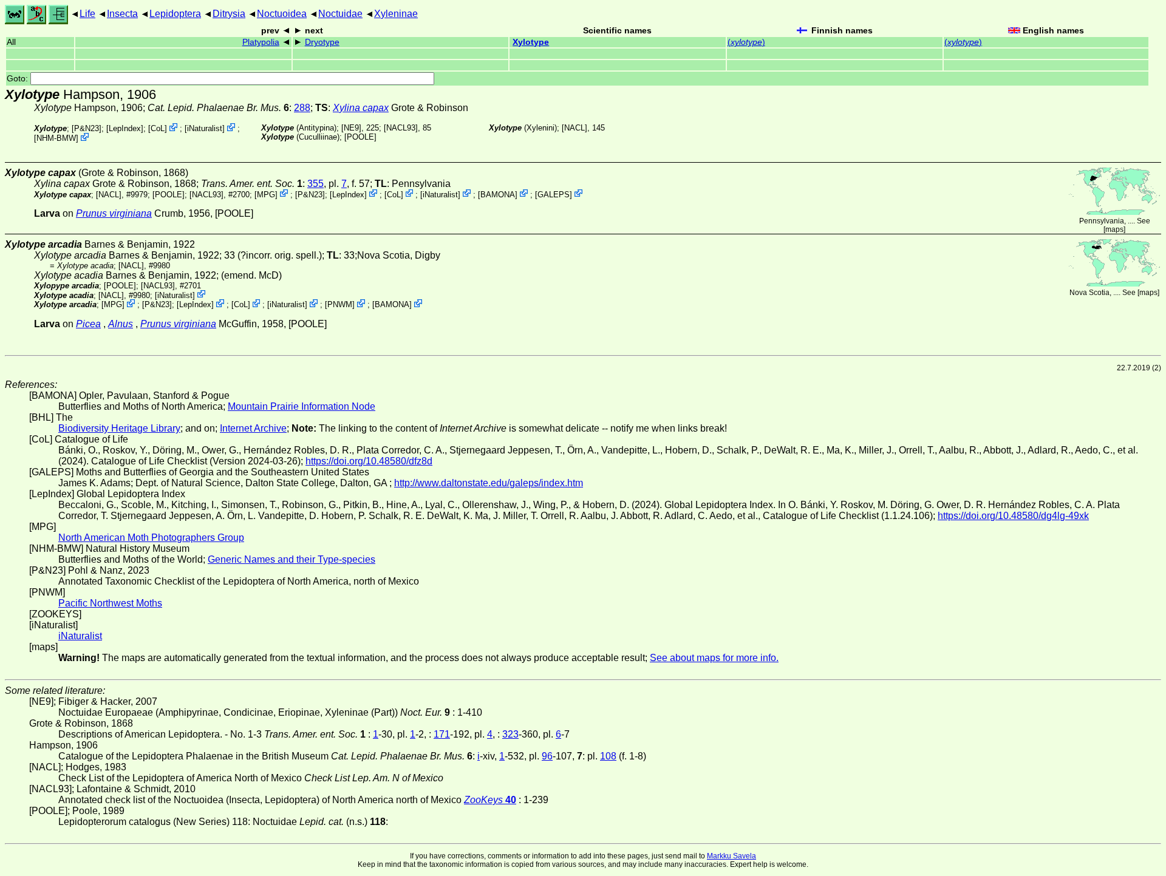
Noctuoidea (282, 13)
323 (510, 734)
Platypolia (260, 42)
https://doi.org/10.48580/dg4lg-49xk (1013, 516)
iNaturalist (204, 128)
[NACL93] (401, 127)
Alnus (120, 324)
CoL (158, 128)
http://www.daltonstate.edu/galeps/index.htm (488, 483)
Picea (88, 324)
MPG (266, 194)
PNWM (339, 304)
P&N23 (86, 128)
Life (87, 13)
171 (442, 734)
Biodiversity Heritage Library (119, 428)
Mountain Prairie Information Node (301, 406)
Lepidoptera (175, 13)
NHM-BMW (56, 138)
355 (315, 183)
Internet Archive (253, 428)
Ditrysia (229, 13)
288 (302, 108)
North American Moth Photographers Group (151, 537)
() (746, 42)
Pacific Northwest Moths (110, 603)
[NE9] (351, 127)
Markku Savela (731, 856)
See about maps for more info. (714, 658)
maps (1114, 229)
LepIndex (125, 128)
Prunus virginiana (114, 213)
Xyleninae (396, 13)
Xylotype (531, 42)
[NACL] (574, 127)
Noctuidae (340, 13)
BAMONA (497, 194)
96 (547, 756)
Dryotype (322, 42)
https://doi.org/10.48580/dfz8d (368, 461)
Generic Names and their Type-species (291, 559)
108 (608, 756)
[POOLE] (360, 136)
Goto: (18, 78)
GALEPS (553, 194)
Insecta (122, 13)
